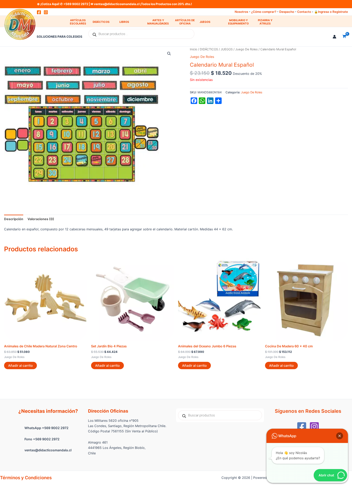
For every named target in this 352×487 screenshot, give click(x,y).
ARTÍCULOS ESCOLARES (78, 22)
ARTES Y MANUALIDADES (158, 22)
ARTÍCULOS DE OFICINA (185, 22)
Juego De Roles (246, 49)
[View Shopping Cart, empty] (344, 36)
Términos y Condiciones (26, 477)
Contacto (304, 12)
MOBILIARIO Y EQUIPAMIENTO (238, 22)
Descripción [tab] (13, 219)
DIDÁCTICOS (101, 21)
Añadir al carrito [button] (20, 365)
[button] (169, 53)
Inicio (193, 49)
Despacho (286, 12)
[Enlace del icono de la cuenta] (334, 37)
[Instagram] (46, 12)
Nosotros (241, 12)
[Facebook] (302, 427)
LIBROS (124, 21)
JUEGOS (205, 21)
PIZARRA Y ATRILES (265, 22)
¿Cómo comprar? (263, 12)
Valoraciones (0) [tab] (41, 219)
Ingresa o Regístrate (333, 12)
